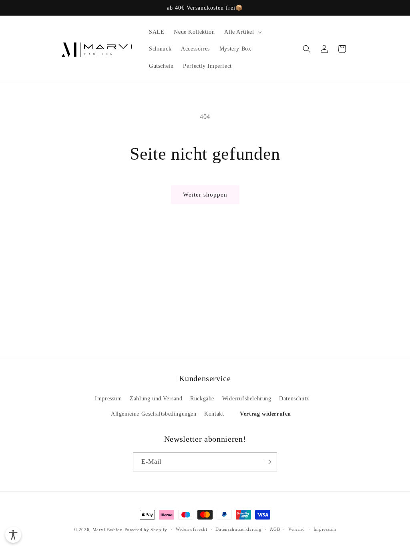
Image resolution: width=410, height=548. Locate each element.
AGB (275, 529)
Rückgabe (202, 399)
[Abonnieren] (268, 462)
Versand (296, 529)
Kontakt (214, 414)
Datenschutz (294, 399)
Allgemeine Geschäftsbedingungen (154, 414)
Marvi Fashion (107, 529)
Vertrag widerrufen (265, 414)
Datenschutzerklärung (238, 529)
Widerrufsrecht (191, 529)
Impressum (108, 399)
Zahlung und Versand (156, 399)
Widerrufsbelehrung (246, 399)
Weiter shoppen (205, 194)
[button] (242, 32)
